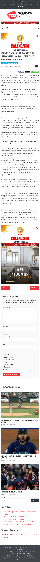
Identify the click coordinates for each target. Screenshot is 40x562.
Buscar (3, 497)
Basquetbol (12, 4)
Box (31, 4)
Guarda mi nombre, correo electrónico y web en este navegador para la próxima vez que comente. (8, 362)
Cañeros (11, 551)
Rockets (8, 558)
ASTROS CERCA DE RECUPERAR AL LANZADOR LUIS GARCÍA (19, 421)
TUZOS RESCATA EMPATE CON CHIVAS (15, 519)
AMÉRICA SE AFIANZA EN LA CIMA (14, 517)
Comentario (7, 307)
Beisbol (4, 4)
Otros (36, 4)
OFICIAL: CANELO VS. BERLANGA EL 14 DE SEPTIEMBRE (35, 288)
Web (4, 344)
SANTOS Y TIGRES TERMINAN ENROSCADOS (17, 524)
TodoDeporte (16, 66)
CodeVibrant (30, 547)
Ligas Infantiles (26, 553)
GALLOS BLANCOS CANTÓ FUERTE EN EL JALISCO (19, 522)
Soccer (26, 4)
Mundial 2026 (33, 558)
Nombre (6, 326)
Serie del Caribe (12, 63)
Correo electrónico (7, 335)
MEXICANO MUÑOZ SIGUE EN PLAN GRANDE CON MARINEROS (18, 457)
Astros (5, 551)
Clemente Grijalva (16, 553)
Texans (15, 558)
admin (3, 535)
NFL (20, 558)
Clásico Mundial (33, 551)
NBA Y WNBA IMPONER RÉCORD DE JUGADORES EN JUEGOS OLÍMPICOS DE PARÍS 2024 (6, 288)
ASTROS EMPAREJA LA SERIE (11, 492)
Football (19, 4)
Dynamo (25, 558)
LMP (16, 551)
